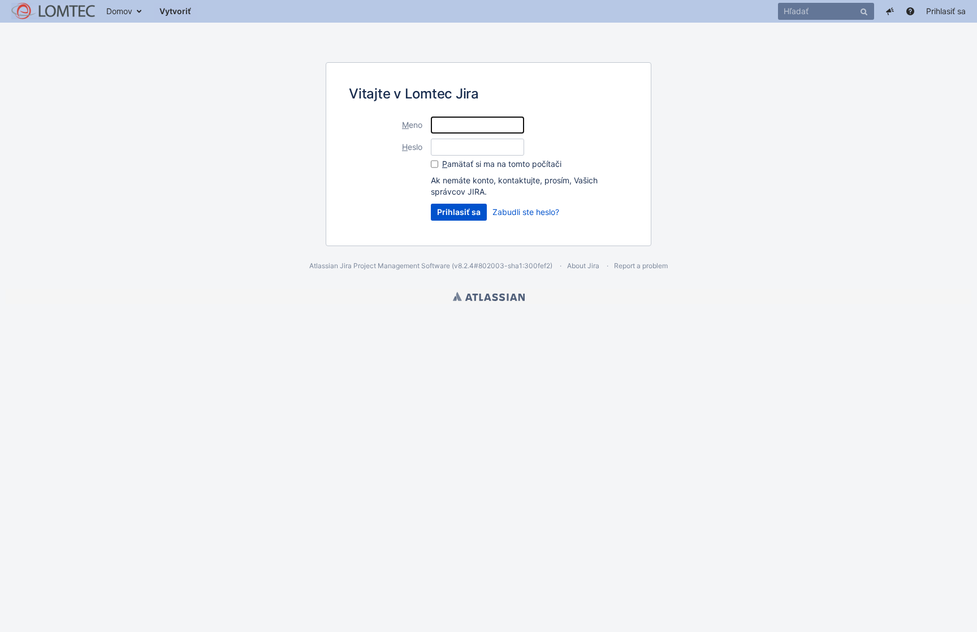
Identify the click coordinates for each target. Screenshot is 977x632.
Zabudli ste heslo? (525, 212)
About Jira (583, 265)
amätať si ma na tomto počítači (501, 164)
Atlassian (489, 296)
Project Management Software (401, 265)
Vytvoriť (175, 11)
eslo (412, 147)
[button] (890, 11)
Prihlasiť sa (946, 11)
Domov (119, 11)
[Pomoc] (910, 11)
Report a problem (641, 265)
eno (412, 125)
